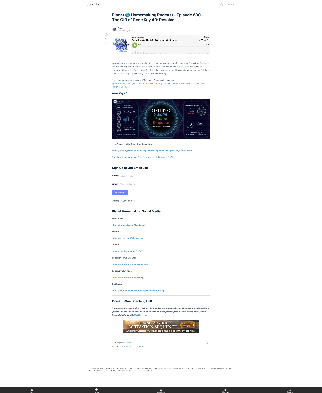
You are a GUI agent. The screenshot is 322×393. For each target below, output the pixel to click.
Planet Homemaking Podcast (132, 346)
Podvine (126, 87)
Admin (120, 28)
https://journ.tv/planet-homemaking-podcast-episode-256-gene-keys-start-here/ (152, 150)
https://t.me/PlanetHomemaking (127, 277)
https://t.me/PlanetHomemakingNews (130, 264)
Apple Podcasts (119, 83)
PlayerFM (116, 87)
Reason (176, 83)
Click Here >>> (140, 315)
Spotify (159, 83)
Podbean (150, 83)
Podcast (128, 342)
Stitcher (167, 83)
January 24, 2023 (125, 31)
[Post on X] (106, 39)
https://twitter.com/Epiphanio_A (127, 238)
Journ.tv (93, 4)
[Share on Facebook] (106, 34)
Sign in (231, 4)
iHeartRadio (186, 83)
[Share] (207, 343)
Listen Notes (200, 83)
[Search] (221, 4)
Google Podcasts (136, 83)
